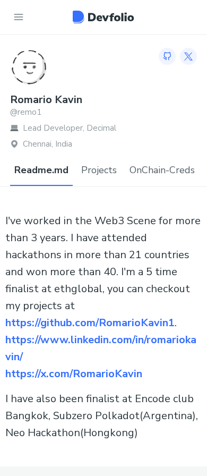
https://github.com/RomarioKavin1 (90, 323)
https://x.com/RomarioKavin (73, 374)
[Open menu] (18, 17)
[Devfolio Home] (103, 17)
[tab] (41, 170)
